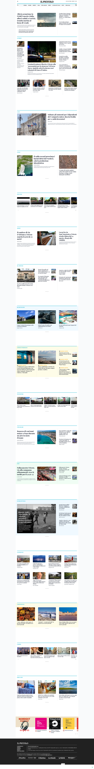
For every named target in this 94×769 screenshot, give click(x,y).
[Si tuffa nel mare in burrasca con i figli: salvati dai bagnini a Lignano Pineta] (70, 558)
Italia (39, 5)
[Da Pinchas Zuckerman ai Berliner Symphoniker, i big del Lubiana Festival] (74, 514)
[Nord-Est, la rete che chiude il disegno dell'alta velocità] (74, 354)
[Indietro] (18, 210)
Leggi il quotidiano (68, 1)
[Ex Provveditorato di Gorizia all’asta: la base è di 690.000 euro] (26, 275)
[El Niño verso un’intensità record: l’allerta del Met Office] (64, 400)
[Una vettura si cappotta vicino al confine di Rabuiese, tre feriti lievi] (23, 558)
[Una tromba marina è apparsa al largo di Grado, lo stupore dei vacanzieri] (74, 22)
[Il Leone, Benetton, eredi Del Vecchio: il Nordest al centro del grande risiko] (39, 83)
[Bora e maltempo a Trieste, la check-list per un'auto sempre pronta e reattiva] (47, 357)
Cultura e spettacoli (56, 5)
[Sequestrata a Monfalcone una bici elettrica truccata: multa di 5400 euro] (55, 83)
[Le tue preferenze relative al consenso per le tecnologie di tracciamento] (92, 767)
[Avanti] (76, 210)
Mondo (49, 5)
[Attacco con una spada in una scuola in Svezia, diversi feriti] (37, 400)
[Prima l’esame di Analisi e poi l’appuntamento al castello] (47, 317)
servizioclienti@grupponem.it (46, 755)
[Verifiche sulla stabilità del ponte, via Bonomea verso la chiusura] (37, 200)
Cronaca (25, 5)
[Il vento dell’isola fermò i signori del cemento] (68, 317)
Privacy (18, 749)
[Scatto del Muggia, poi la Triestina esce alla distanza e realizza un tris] (74, 477)
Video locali (68, 5)
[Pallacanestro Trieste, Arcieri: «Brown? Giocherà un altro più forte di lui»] (74, 469)
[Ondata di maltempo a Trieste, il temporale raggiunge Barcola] (23, 200)
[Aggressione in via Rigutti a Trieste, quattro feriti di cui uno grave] (50, 200)
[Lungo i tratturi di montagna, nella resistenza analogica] (26, 317)
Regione (29, 5)
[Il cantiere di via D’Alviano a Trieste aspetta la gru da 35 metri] (46, 238)
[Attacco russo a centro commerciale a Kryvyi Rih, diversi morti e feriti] (23, 400)
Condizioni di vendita (20, 747)
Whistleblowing (20, 751)
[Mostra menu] (17, 1)
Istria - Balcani (44, 5)
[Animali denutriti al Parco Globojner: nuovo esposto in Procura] (74, 43)
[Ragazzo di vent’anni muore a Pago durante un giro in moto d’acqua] (46, 437)
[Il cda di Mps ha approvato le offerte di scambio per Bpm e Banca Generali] (50, 650)
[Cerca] (17, 5)
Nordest (34, 5)
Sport (63, 5)
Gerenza (19, 748)
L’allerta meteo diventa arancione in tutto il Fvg (26, 29)
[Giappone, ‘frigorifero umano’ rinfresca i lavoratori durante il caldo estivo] (50, 400)
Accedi (76, 1)
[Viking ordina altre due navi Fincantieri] (23, 650)
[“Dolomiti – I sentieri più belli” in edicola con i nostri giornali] (47, 614)
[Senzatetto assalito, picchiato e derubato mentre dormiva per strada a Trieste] (74, 58)
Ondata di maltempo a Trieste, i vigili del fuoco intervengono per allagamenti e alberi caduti (26, 32)
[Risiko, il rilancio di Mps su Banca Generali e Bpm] (64, 650)
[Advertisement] (47, 8)
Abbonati (73, 1)
